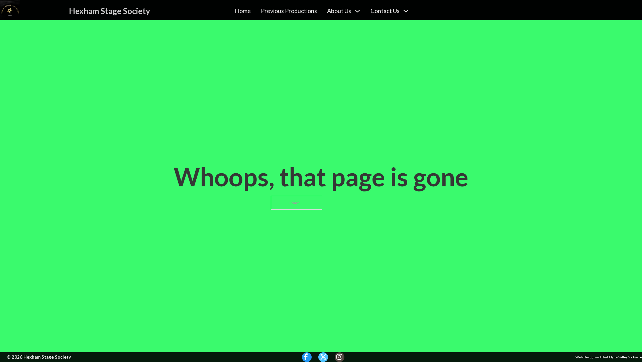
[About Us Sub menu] (357, 11)
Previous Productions (289, 10)
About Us (339, 10)
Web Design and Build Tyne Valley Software (608, 357)
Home (243, 10)
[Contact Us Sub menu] (406, 11)
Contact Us (385, 10)
